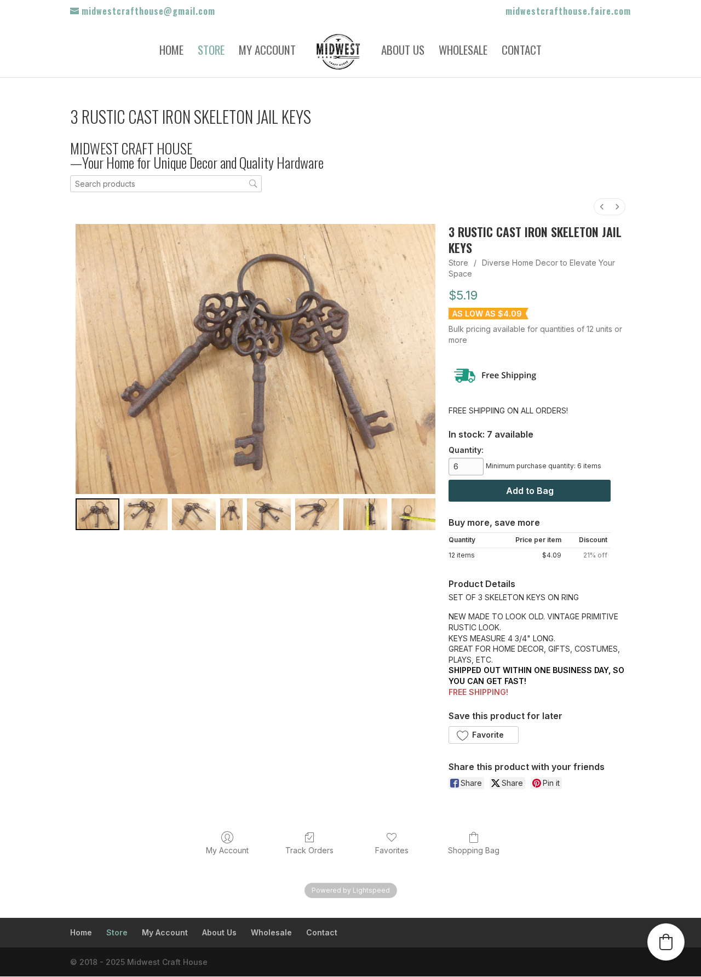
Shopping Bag (473, 850)
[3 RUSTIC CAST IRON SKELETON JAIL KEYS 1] (146, 514)
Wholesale (463, 52)
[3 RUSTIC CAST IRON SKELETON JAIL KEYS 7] (413, 514)
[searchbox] (166, 183)
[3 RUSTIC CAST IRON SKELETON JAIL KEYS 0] (97, 514)
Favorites (392, 850)
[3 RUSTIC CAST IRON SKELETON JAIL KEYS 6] (365, 514)
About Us (402, 52)
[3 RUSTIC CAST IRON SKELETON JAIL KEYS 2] (194, 514)
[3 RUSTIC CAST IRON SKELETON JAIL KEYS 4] (269, 514)
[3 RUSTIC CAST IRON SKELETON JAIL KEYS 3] (231, 514)
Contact (522, 52)
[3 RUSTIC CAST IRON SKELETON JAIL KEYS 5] (317, 514)
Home (171, 52)
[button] (483, 735)
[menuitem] (602, 207)
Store (211, 52)
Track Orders (309, 850)
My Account (267, 52)
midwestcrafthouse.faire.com (568, 12)
